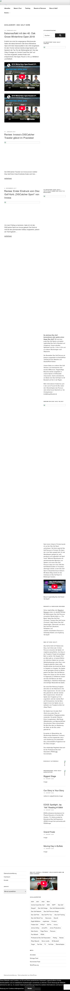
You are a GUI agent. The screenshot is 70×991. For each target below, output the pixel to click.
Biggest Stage (50, 776)
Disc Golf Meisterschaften (57, 908)
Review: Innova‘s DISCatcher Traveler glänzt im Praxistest (19, 136)
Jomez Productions (55, 928)
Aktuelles (7, 8)
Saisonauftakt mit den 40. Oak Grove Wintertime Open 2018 (19, 34)
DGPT (54, 905)
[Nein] (38, 989)
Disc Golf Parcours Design (51, 911)
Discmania (48, 918)
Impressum (7, 877)
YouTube (50, 944)
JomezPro (44, 928)
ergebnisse (46, 921)
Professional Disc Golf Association (52, 771)
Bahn (48, 901)
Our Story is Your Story (54, 790)
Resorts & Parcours (40, 8)
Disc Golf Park (35, 915)
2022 (43, 901)
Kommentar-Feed (35, 962)
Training (27, 8)
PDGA (42, 934)
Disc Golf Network (36, 911)
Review (61, 938)
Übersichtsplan (60, 944)
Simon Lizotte (45, 941)
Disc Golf (60, 905)
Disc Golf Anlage (42, 908)
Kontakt (6, 880)
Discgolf (33, 908)
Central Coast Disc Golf (37, 905)
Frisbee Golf (34, 924)
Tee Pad (39, 944)
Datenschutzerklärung (10, 873)
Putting (55, 938)
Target (33, 944)
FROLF (42, 924)
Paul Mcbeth (34, 934)
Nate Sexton (34, 931)
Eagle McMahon (35, 921)
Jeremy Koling (35, 928)
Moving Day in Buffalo (53, 846)
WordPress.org (34, 965)
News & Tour (18, 8)
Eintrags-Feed (34, 958)
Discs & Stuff (53, 8)
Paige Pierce (44, 931)
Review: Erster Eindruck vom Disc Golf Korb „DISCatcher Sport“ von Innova (22, 194)
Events (6, 13)
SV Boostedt (55, 941)
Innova (56, 924)
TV (45, 944)
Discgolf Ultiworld (51, 761)
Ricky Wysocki (35, 941)
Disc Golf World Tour (37, 918)
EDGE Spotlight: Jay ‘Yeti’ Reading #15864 (53, 806)
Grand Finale (49, 831)
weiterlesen (8, 178)
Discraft (56, 918)
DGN (48, 905)
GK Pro (49, 924)
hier (56, 752)
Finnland (54, 921)
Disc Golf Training (60, 915)
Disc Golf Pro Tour (47, 915)
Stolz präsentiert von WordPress (27, 975)
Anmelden (33, 955)
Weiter (30, 988)
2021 (37, 901)
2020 (32, 901)
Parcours (52, 931)
